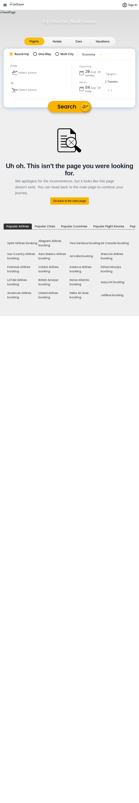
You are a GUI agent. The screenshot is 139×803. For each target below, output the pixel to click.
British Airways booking (48, 282)
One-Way (44, 54)
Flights (34, 41)
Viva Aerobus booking (85, 243)
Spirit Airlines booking (22, 243)
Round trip (21, 54)
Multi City (67, 54)
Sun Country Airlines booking (21, 256)
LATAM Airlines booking (17, 282)
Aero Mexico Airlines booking (52, 256)
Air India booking (81, 256)
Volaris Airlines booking (48, 269)
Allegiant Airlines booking (49, 243)
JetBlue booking (112, 295)
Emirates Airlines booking (18, 269)
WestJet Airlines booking (112, 256)
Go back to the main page (69, 200)
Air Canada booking (115, 243)
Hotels (57, 41)
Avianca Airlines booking (81, 269)
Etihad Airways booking (111, 269)
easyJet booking (112, 282)
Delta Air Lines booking (79, 295)
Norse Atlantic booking (79, 282)
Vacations (102, 41)
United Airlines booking (48, 295)
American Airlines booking (19, 295)
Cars (78, 41)
